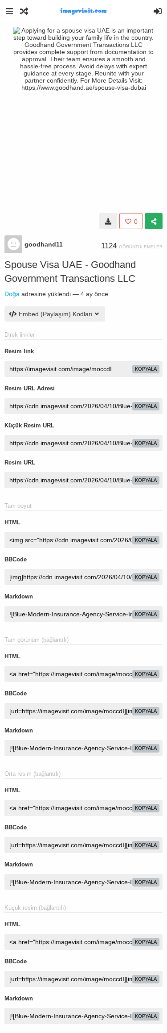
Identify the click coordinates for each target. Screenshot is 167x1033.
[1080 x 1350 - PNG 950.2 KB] (108, 221)
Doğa (12, 293)
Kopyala (146, 369)
